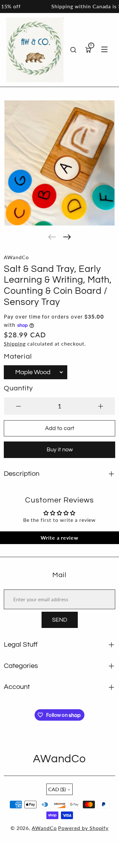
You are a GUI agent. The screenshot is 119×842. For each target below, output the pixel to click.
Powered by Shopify (83, 828)
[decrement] (18, 406)
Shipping (15, 343)
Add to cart (59, 428)
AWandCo (44, 828)
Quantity (18, 388)
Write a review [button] (59, 538)
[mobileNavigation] (104, 50)
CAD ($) (57, 789)
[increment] (100, 406)
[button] (52, 237)
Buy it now (60, 450)
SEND (59, 620)
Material (18, 356)
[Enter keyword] (73, 49)
